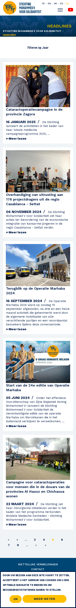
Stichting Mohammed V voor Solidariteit (32, 31)
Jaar (45, 47)
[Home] (22, 7)
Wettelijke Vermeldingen (38, 564)
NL (67, 3)
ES (61, 3)
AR (55, 3)
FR (43, 3)
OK (15, 599)
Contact (37, 569)
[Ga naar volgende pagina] (36, 546)
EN (49, 3)
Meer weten (44, 599)
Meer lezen (17, 138)
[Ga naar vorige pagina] (17, 540)
